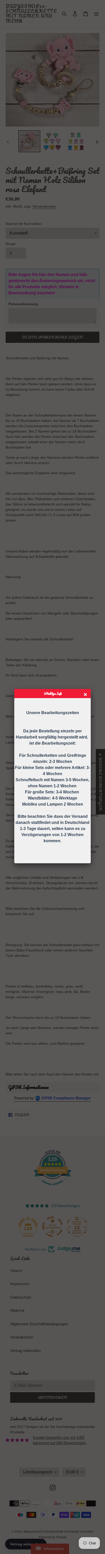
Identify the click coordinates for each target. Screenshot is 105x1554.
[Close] (86, 695)
